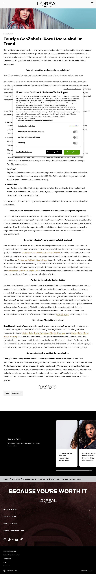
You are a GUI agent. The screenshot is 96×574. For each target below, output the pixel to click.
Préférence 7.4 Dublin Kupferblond (32, 260)
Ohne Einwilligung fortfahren (72, 89)
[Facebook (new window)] (12, 540)
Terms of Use (7, 558)
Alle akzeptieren (72, 152)
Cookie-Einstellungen (10, 551)
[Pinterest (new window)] (9, 539)
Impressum (7, 565)
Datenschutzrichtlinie (25, 120)
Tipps (7, 393)
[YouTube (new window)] (16, 540)
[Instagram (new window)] (5, 539)
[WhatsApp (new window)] (22, 540)
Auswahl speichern (54, 152)
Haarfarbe (8, 34)
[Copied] (50, 387)
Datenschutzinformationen (11, 555)
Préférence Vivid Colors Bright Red (22, 271)
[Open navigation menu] (92, 3)
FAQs (5, 562)
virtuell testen (63, 314)
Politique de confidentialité (43, 120)
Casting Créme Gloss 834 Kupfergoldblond (41, 253)
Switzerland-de (12, 571)
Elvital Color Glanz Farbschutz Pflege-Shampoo (43, 333)
